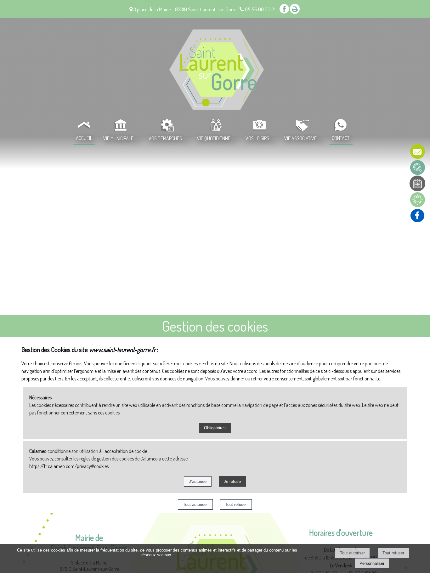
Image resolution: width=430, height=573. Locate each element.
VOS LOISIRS (257, 138)
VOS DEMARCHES (165, 138)
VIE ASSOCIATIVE (300, 138)
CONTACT (340, 138)
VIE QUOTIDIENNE (213, 138)
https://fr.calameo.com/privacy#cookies (69, 466)
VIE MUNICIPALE (118, 138)
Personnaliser (371, 563)
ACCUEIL (84, 138)
